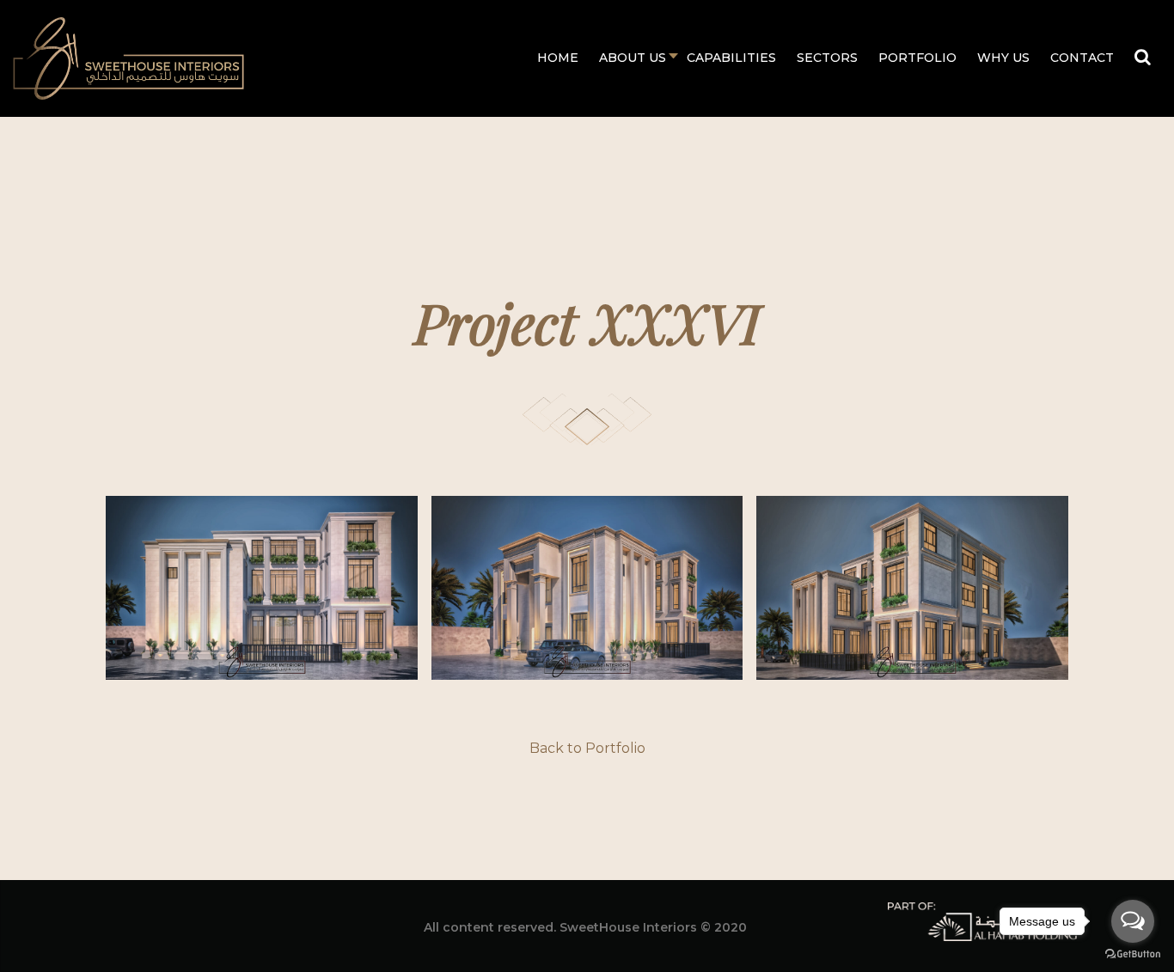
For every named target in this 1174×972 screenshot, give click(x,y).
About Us (632, 57)
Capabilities (731, 57)
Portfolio (917, 57)
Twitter (213, 924)
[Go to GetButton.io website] (1132, 954)
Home (557, 57)
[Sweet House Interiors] (128, 57)
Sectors (827, 57)
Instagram (179, 924)
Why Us (1003, 57)
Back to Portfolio (587, 748)
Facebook (110, 924)
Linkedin (144, 924)
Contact (1082, 57)
